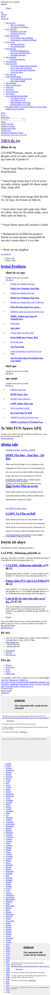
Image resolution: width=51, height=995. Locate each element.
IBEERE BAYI (7, 628)
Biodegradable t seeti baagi (20, 102)
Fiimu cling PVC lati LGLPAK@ (26, 580)
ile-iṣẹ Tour (5, 117)
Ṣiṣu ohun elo (11, 74)
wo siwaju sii (6, 254)
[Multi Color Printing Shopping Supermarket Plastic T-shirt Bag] (27, 302)
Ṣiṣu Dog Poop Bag (13, 85)
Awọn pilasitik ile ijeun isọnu (21, 79)
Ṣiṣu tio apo (10, 42)
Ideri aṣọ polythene (17, 25)
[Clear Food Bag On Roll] (19, 408)
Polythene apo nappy (18, 55)
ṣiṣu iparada (10, 94)
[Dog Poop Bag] (16, 342)
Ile (2, 12)
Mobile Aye (23, 680)
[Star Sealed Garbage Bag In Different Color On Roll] (27, 354)
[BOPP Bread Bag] (18, 390)
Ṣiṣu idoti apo (11, 49)
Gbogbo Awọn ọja (26, 686)
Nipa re (4, 14)
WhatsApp (5, 693)
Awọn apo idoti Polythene (20, 53)
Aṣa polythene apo (17, 46)
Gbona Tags (10, 674)
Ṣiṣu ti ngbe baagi (12, 36)
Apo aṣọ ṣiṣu (10, 23)
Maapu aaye (13, 680)
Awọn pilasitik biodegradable (17, 96)
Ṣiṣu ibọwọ (10, 90)
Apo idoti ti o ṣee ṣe (17, 100)
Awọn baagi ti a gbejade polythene (23, 40)
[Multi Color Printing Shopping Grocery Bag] (22, 284)
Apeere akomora (7, 438)
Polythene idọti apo (17, 59)
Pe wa (3, 115)
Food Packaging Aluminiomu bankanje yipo (32, 682)
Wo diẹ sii (9, 280)
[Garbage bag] (14, 324)
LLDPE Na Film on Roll (20, 513)
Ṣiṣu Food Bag (11, 64)
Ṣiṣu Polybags (11, 83)
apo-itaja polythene (17, 44)
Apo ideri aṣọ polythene (19, 27)
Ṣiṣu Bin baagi (11, 62)
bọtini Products (13, 266)
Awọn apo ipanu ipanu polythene (22, 70)
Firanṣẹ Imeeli (6, 691)
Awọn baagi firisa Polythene (21, 68)
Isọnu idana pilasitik (17, 81)
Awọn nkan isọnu (11, 686)
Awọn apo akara (16, 72)
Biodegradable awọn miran (20, 105)
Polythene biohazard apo (19, 51)
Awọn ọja (4, 19)
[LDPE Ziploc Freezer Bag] (20, 399)
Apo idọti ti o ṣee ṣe (17, 98)
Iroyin (3, 17)
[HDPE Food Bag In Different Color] (24, 417)
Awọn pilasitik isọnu (13, 77)
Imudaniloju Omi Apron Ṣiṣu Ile (22, 684)
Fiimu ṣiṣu (9, 87)
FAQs (3, 113)
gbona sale (9, 444)
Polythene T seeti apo (18, 31)
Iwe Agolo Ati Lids (8, 682)
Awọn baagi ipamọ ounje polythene (23, 66)
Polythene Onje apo (17, 34)
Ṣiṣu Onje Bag (11, 29)
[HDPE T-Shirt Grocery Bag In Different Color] (27, 312)
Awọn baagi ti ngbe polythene (21, 38)
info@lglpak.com (12, 642)
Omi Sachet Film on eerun (22, 486)
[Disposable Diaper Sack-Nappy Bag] (22, 333)
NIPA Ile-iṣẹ (10, 141)
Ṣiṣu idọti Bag (11, 57)
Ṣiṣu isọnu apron (12, 92)
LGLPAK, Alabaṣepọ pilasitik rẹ (25, 565)
